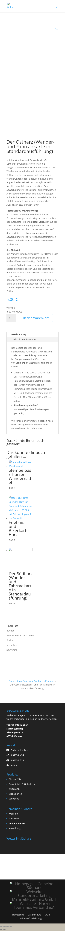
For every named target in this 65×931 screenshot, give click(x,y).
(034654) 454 (17, 755)
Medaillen (11, 645)
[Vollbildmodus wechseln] (7, 926)
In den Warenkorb (36, 318)
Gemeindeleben (17, 823)
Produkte (50, 681)
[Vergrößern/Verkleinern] (10, 926)
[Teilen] (4, 926)
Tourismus (14, 818)
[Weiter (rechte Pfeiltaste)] (4, 929)
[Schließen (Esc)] (1, 926)
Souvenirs (11, 649)
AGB (47, 914)
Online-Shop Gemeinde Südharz (26, 681)
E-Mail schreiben (19, 750)
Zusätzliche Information (24, 339)
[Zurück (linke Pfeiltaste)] (1, 929)
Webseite (13, 813)
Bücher (10, 630)
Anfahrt (15, 765)
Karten (10, 640)
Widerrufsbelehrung (31, 918)
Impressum (18, 914)
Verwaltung (15, 828)
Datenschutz (34, 914)
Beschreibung (18, 334)
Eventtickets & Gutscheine (20, 635)
